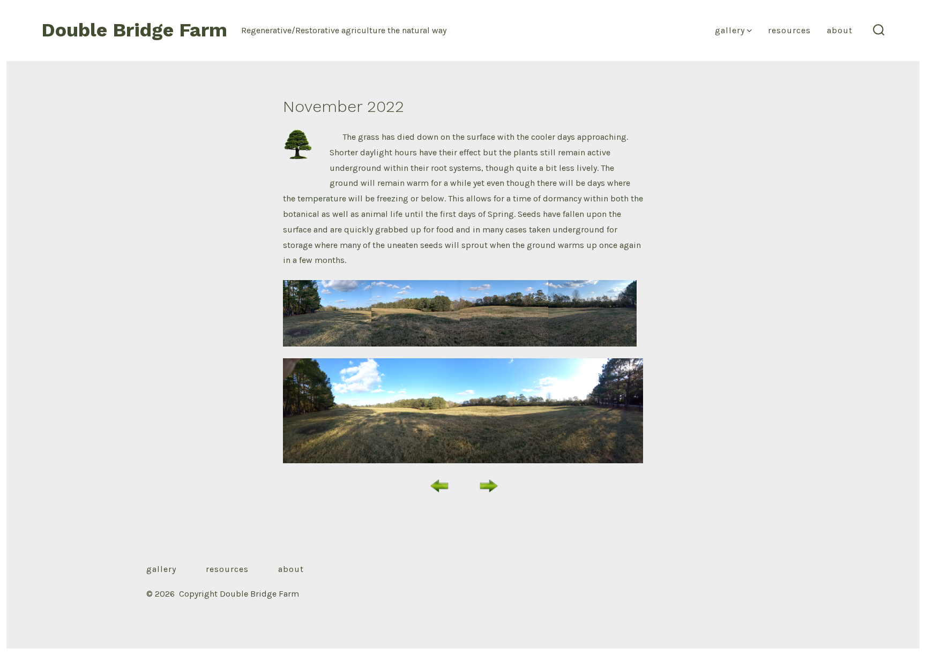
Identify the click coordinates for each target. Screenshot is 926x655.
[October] (439, 485)
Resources (789, 30)
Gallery (730, 30)
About (840, 30)
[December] (488, 485)
